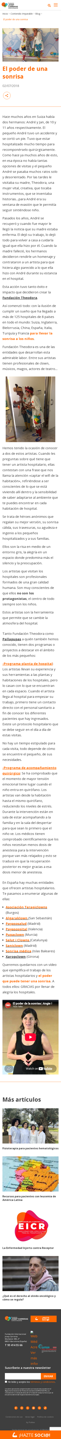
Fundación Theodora (19, 297)
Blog (37, 13)
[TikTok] (45, 1408)
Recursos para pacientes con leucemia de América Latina (29, 1198)
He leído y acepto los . (31, 1381)
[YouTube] (33, 1408)
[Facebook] (16, 1408)
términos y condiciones (43, 1381)
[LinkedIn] (39, 1408)
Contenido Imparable (22, 13)
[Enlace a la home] (11, 5)
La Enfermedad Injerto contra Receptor (28, 1248)
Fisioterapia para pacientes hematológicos (30, 1148)
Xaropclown (16, 956)
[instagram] (21, 1408)
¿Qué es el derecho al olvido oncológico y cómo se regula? (29, 1297)
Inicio (5, 13)
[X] (27, 1408)
